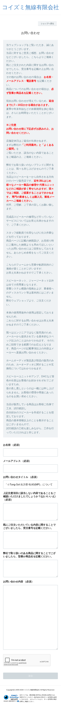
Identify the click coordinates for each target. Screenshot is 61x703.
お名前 (7, 445)
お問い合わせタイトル (15, 477)
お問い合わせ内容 (13, 581)
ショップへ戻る (47, 23)
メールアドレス (12, 461)
